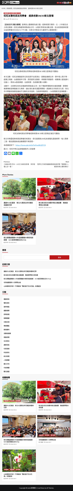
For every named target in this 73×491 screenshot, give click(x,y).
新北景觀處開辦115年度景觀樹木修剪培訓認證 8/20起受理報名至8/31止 (27, 279)
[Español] (70, 3)
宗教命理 (6, 322)
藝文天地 (18, 13)
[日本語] (65, 3)
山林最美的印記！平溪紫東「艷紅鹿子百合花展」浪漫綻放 (22, 286)
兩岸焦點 (6, 307)
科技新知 (6, 352)
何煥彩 (41, 442)
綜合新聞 (12, 13)
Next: (53, 164)
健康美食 (6, 299)
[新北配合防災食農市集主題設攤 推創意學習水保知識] (54, 189)
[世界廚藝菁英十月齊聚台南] (54, 426)
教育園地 (41, 198)
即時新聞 (6, 314)
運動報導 (6, 310)
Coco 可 (7, 19)
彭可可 (6, 207)
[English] (63, 3)
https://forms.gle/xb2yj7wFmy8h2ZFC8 (31, 145)
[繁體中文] (60, 3)
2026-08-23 (48, 207)
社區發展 (12, 233)
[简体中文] (58, 3)
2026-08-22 (13, 242)
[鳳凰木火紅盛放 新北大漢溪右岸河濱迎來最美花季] (19, 189)
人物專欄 (6, 360)
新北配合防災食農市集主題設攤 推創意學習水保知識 (21, 275)
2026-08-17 (48, 442)
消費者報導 (7, 333)
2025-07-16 (15, 19)
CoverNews (40, 488)
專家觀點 (6, 326)
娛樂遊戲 (6, 318)
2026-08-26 (13, 207)
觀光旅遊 (6, 371)
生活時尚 (12, 198)
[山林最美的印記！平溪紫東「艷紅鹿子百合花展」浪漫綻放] (19, 460)
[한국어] (68, 3)
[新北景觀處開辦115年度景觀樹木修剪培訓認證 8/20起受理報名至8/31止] (19, 224)
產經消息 (6, 345)
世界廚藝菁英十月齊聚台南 (12, 282)
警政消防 (6, 303)
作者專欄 (6, 368)
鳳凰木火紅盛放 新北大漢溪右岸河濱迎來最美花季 (20, 271)
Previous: (19, 164)
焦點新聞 (6, 13)
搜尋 (4, 250)
